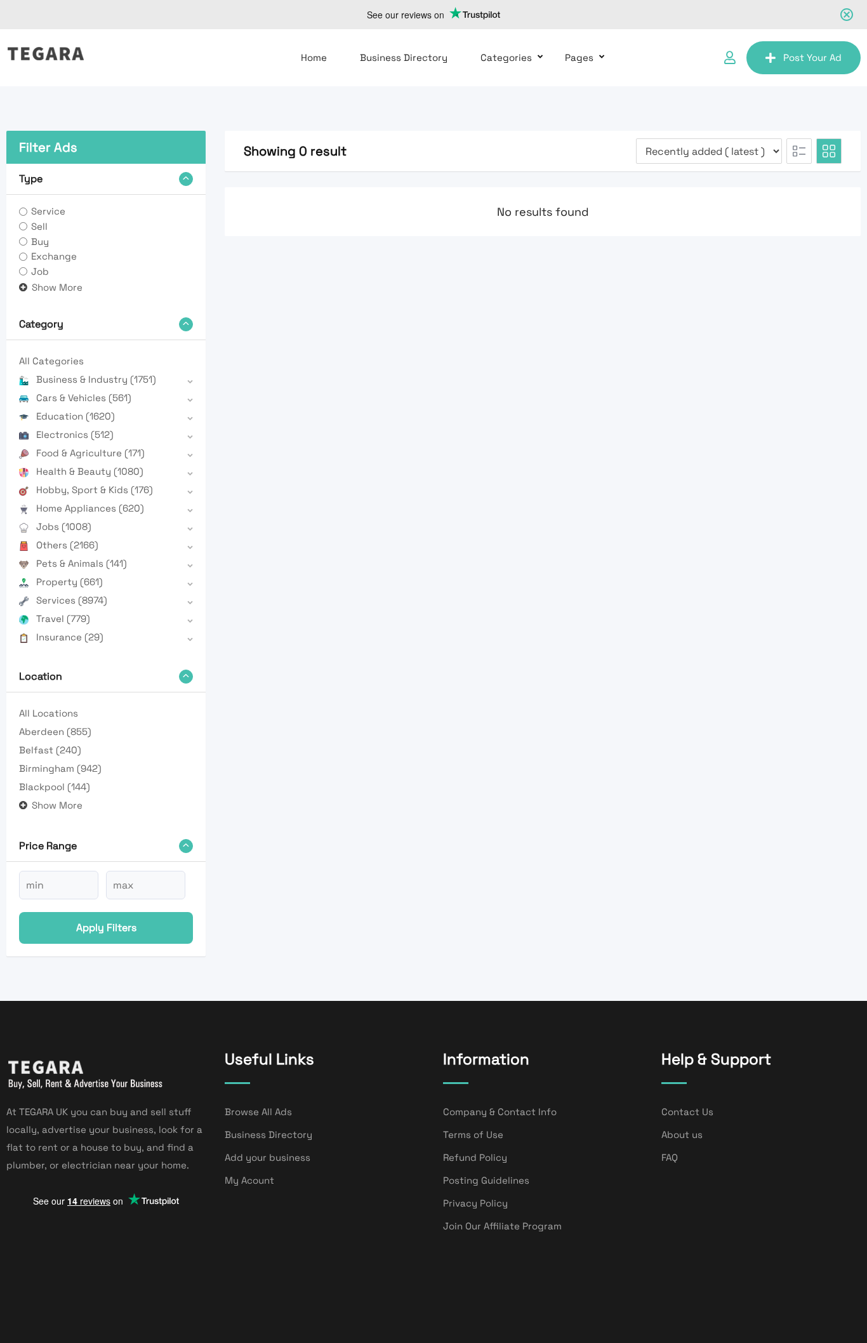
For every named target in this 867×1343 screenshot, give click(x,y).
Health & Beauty (89, 471)
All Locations (48, 713)
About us (682, 1134)
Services (71, 600)
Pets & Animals (81, 563)
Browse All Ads (258, 1112)
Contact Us (687, 1112)
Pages (579, 57)
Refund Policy (475, 1157)
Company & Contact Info (500, 1112)
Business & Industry (96, 379)
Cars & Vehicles (83, 398)
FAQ (669, 1157)
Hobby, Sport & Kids (94, 490)
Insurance (69, 637)
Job (40, 271)
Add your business (267, 1157)
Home (314, 57)
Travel (63, 618)
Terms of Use (473, 1134)
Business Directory (403, 57)
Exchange (54, 256)
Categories (506, 57)
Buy (40, 241)
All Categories (51, 361)
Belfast (50, 750)
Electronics (75, 434)
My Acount (249, 1180)
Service (48, 211)
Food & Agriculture (90, 453)
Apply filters (106, 927)
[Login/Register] (730, 57)
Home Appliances (90, 508)
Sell (39, 226)
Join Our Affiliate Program (502, 1226)
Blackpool (54, 787)
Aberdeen (55, 731)
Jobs (63, 526)
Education (75, 416)
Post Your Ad (812, 57)
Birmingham (60, 768)
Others (67, 545)
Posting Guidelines (486, 1180)
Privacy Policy (475, 1203)
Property (69, 582)
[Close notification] (846, 14)
